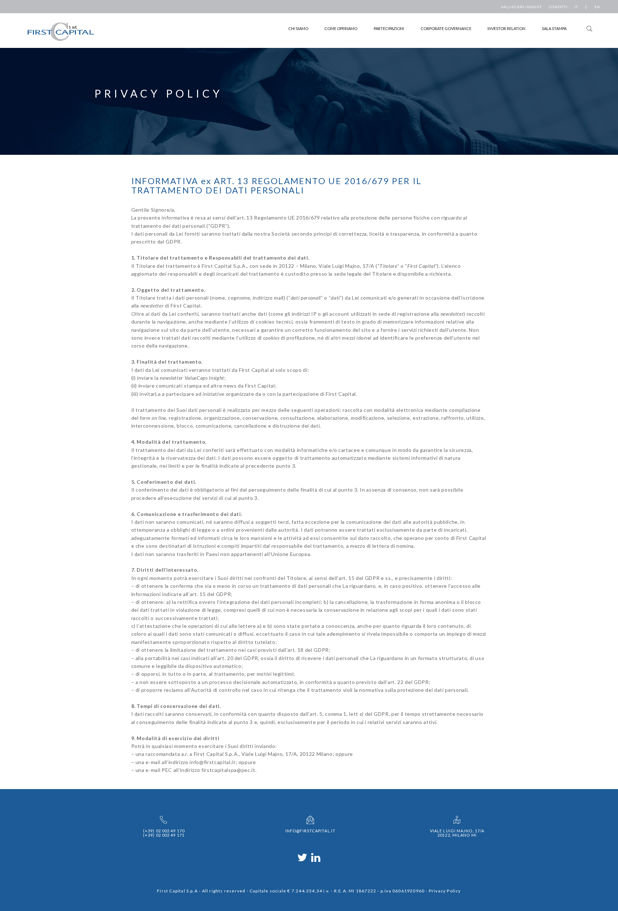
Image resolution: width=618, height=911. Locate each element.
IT (576, 7)
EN (597, 7)
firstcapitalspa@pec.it (228, 770)
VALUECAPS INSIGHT (521, 7)
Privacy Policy (445, 890)
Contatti (558, 7)
